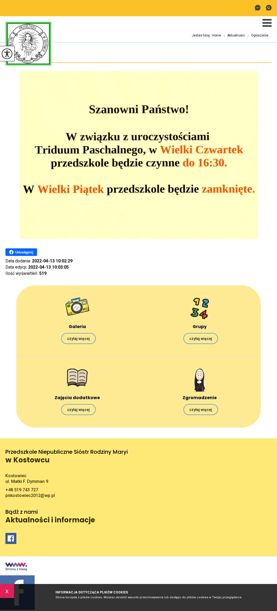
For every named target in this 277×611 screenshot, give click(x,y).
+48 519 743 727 (267, 8)
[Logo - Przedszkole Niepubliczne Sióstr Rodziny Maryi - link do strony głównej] (28, 44)
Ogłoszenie (19, 57)
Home (216, 35)
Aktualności (234, 36)
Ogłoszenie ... (259, 36)
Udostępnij (24, 252)
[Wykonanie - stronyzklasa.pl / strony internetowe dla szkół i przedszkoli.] (16, 567)
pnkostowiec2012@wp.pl (259, 8)
